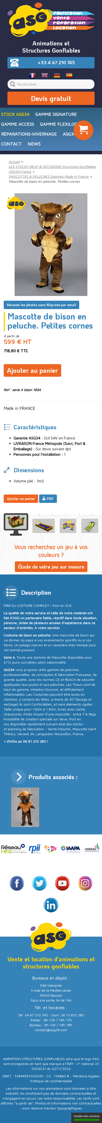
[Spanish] (69, 75)
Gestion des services (87, 1116)
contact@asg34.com (51, 1030)
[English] (45, 75)
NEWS (34, 143)
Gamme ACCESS (17, 124)
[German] (57, 75)
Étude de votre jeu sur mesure (51, 566)
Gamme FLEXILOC (58, 124)
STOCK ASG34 (15, 114)
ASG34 (69, 134)
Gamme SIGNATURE (56, 114)
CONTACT (11, 143)
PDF (50, 498)
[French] (32, 75)
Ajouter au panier (32, 370)
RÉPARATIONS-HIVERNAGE (29, 134)
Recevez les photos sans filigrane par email (41, 304)
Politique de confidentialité (51, 1081)
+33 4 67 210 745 (56, 62)
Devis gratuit (51, 98)
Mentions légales (86, 1076)
